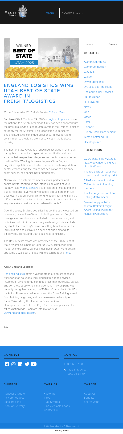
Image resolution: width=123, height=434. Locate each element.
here (67, 252)
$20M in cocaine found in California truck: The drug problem (99, 184)
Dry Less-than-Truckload (98, 86)
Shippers (89, 127)
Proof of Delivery (14, 406)
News (61, 112)
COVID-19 (89, 72)
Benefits (89, 397)
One (86, 112)
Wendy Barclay (28, 188)
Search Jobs (91, 402)
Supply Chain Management (100, 132)
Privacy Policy (62, 430)
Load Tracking (12, 402)
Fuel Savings (52, 402)
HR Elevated (91, 102)
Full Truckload (92, 97)
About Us (89, 393)
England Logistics (58, 119)
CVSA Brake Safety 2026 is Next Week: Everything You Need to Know (100, 162)
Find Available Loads (57, 406)
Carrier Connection (95, 66)
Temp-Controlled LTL (96, 137)
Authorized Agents (95, 61)
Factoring (50, 393)
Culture (53, 112)
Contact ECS (51, 410)
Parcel (87, 122)
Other (87, 117)
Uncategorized (93, 142)
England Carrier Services (98, 92)
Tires (47, 397)
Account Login (72, 13)
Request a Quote (14, 393)
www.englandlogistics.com (19, 313)
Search (113, 44)
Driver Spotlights (94, 82)
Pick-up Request (14, 397)
